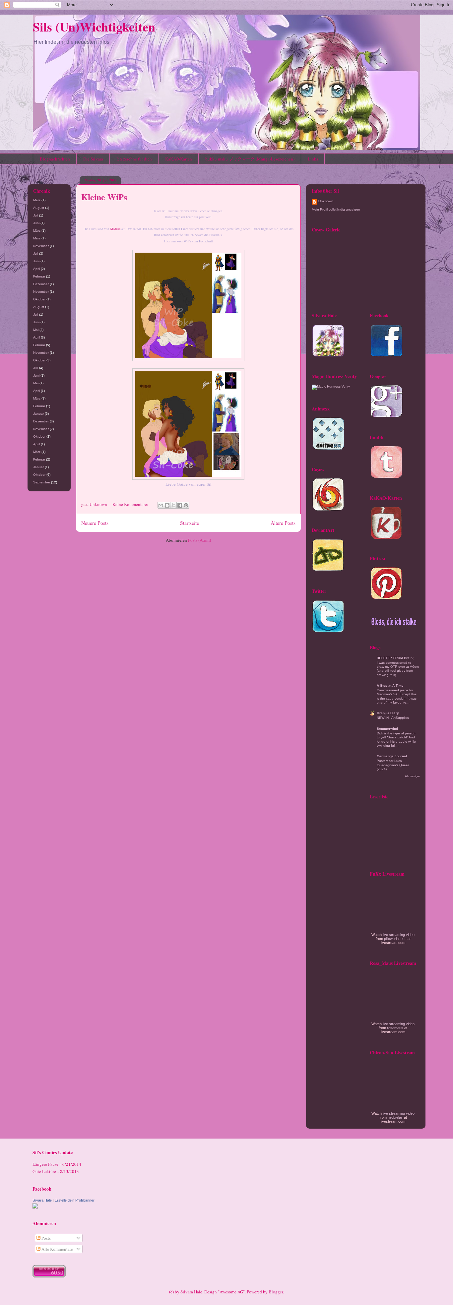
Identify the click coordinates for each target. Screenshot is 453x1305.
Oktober (39, 299)
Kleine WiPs (104, 197)
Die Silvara (93, 159)
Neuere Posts (94, 523)
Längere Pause (45, 1164)
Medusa (115, 228)
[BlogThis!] (167, 505)
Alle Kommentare (56, 1249)
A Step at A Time (390, 685)
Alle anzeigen (412, 776)
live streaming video (399, 935)
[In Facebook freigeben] (179, 505)
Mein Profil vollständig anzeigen (336, 209)
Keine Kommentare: (130, 504)
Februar (39, 276)
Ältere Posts (283, 523)
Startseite (189, 523)
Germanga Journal (392, 756)
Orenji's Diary (388, 713)
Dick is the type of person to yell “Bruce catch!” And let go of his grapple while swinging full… (396, 739)
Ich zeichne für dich (134, 159)
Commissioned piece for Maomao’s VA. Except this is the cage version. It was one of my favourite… (397, 696)
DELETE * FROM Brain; (395, 658)
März (36, 200)
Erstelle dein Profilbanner (75, 1200)
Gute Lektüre (44, 1171)
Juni (36, 223)
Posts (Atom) (199, 540)
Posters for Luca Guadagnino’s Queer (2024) (393, 765)
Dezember (41, 284)
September (41, 482)
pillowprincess (395, 939)
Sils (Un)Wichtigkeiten (94, 27)
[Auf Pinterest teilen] (186, 505)
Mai (35, 330)
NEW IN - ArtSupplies (393, 717)
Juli (35, 215)
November (41, 246)
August (38, 208)
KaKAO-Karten (178, 159)
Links (313, 159)
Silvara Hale (42, 1200)
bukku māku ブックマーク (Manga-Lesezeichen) (249, 159)
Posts (45, 1238)
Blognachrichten (55, 159)
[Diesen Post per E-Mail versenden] (161, 505)
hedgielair (395, 1117)
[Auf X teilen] (173, 505)
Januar (38, 413)
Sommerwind (387, 728)
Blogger (276, 1292)
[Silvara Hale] (35, 1207)
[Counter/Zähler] (49, 1276)
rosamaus (395, 1028)
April (36, 269)
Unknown (325, 201)
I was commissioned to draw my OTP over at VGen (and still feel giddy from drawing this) (398, 669)
